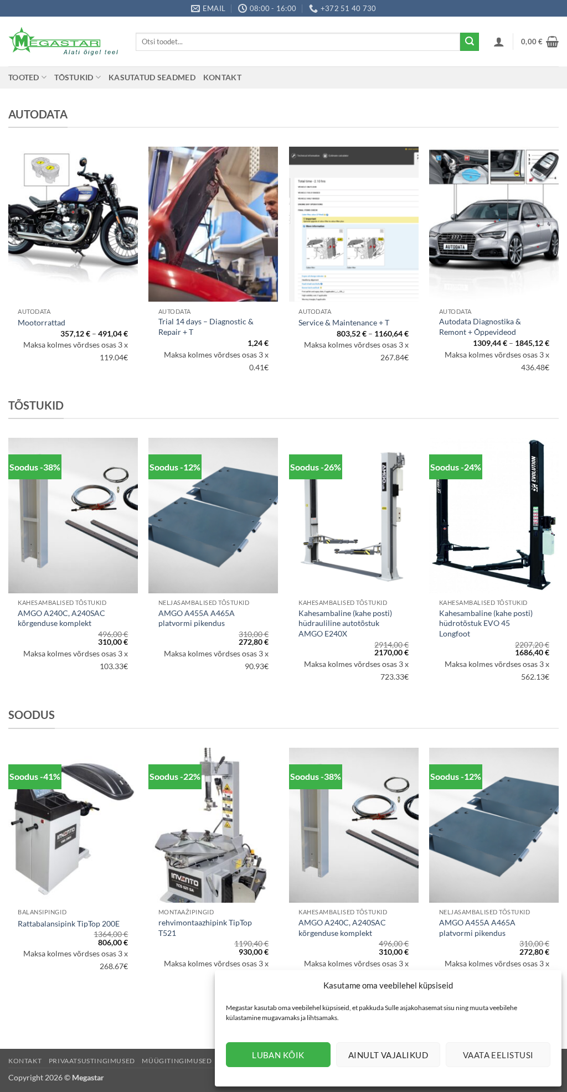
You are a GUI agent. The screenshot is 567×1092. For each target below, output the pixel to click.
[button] (498, 41)
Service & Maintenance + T (343, 322)
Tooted (23, 77)
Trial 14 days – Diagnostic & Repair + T (206, 327)
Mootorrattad (41, 322)
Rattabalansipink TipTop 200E (69, 923)
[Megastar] (63, 41)
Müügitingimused (177, 1061)
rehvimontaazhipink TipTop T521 (205, 928)
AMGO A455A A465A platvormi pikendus (196, 618)
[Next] (558, 571)
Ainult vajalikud (388, 1055)
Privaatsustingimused (92, 1061)
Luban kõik (278, 1055)
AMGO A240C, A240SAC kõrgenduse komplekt (61, 618)
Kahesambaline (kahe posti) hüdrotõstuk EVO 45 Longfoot (486, 623)
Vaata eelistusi (498, 1055)
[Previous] (9, 571)
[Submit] (469, 42)
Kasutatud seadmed (152, 77)
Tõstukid (73, 77)
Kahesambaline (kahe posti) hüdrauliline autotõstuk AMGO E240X (345, 623)
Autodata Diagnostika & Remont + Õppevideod (480, 327)
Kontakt (222, 77)
